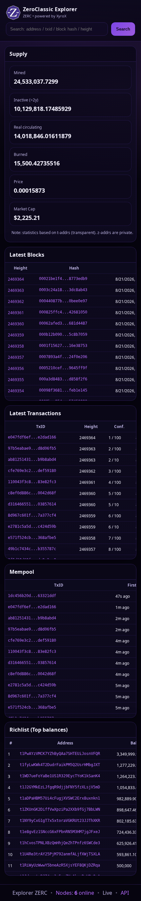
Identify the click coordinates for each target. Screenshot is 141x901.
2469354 (16, 391)
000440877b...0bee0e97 (63, 301)
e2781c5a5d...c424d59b (32, 526)
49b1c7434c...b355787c (32, 549)
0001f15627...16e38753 (63, 345)
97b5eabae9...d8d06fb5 (32, 448)
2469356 (16, 368)
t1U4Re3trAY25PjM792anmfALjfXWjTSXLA (60, 854)
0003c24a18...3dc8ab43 (63, 290)
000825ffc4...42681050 (63, 312)
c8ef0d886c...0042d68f (32, 493)
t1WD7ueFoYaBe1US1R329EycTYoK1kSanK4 (60, 776)
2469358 (16, 346)
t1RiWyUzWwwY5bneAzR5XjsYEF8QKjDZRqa (60, 865)
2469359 (16, 335)
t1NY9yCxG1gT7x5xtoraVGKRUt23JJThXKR (60, 820)
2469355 (16, 379)
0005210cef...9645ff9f (63, 368)
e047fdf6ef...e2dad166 (32, 437)
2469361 (16, 312)
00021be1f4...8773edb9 (63, 278)
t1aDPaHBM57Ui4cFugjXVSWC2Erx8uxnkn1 (60, 798)
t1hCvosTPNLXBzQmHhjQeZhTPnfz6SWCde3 (60, 843)
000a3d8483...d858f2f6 (63, 379)
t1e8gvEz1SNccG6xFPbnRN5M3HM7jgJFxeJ (60, 831)
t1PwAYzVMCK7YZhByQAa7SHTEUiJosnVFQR (60, 753)
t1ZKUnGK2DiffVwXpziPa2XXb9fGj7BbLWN (60, 809)
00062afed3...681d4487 (63, 323)
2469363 (16, 290)
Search (123, 29)
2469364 (16, 279)
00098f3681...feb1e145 (63, 390)
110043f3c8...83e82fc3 (32, 482)
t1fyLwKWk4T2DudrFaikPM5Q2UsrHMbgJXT (60, 764)
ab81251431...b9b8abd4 (32, 459)
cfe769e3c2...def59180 (32, 470)
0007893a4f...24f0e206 (63, 356)
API (125, 892)
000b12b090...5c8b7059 (63, 334)
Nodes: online (75, 892)
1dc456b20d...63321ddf (32, 595)
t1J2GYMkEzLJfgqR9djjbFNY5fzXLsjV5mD (60, 787)
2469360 (16, 324)
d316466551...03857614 (32, 504)
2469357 (16, 357)
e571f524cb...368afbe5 (32, 537)
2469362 (16, 301)
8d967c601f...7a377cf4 (32, 515)
